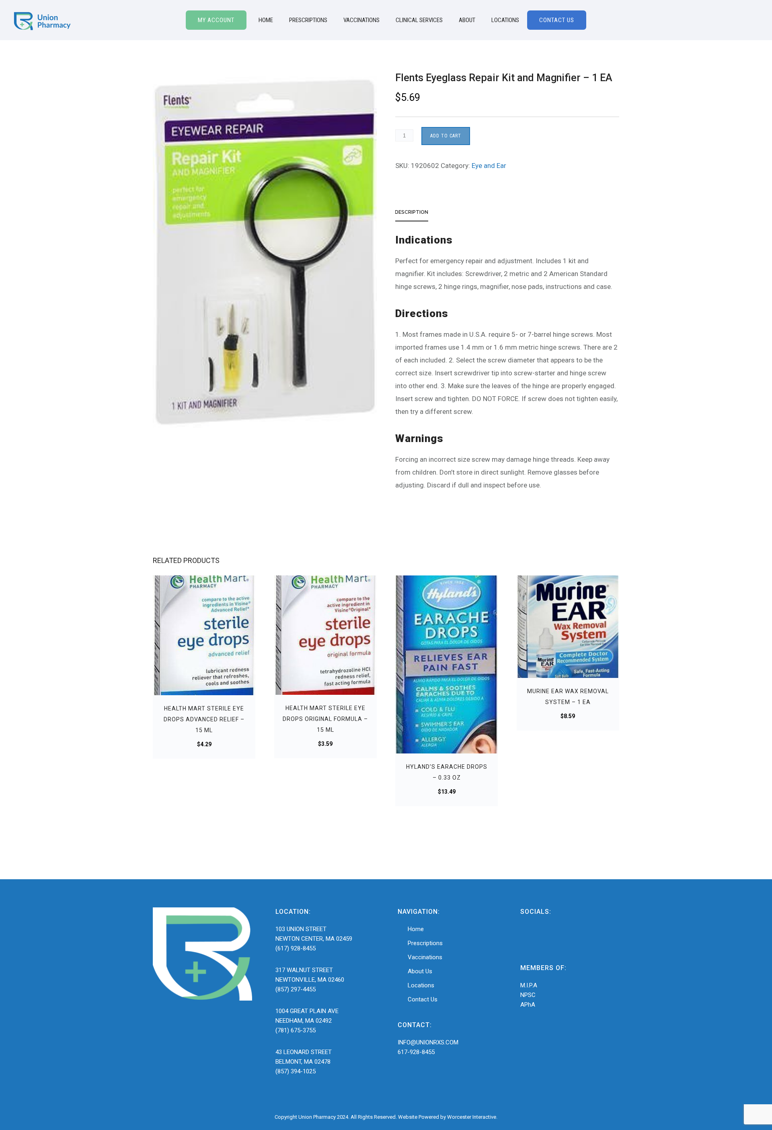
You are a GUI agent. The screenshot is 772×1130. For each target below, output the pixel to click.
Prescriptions (308, 20)
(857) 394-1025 (295, 1071)
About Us (420, 971)
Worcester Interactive (471, 1117)
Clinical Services (419, 20)
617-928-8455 (416, 1052)
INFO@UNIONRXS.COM (428, 1042)
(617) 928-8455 (295, 948)
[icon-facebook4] (528, 936)
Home (266, 20)
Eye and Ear (489, 166)
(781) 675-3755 (295, 1030)
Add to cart (445, 136)
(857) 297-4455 (295, 989)
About (467, 20)
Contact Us (556, 20)
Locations (505, 20)
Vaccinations (361, 20)
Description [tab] (411, 212)
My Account (216, 20)
